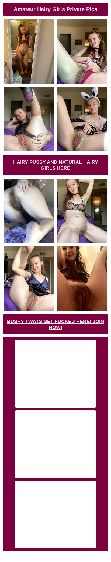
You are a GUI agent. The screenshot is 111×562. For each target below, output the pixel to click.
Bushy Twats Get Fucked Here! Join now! (55, 324)
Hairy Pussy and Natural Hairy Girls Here (55, 165)
